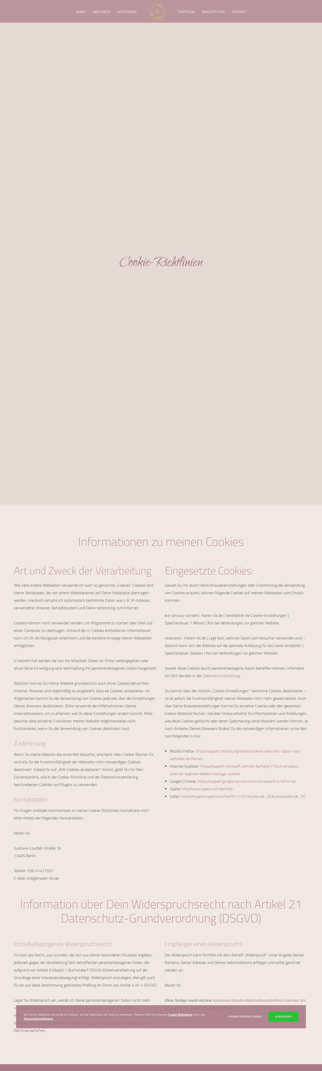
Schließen (283, 1016)
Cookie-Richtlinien (180, 1014)
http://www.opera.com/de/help (207, 789)
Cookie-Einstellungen (245, 1016)
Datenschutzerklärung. (38, 1018)
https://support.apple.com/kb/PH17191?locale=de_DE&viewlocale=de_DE (243, 796)
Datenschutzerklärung (221, 676)
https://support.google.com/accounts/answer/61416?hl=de (246, 781)
